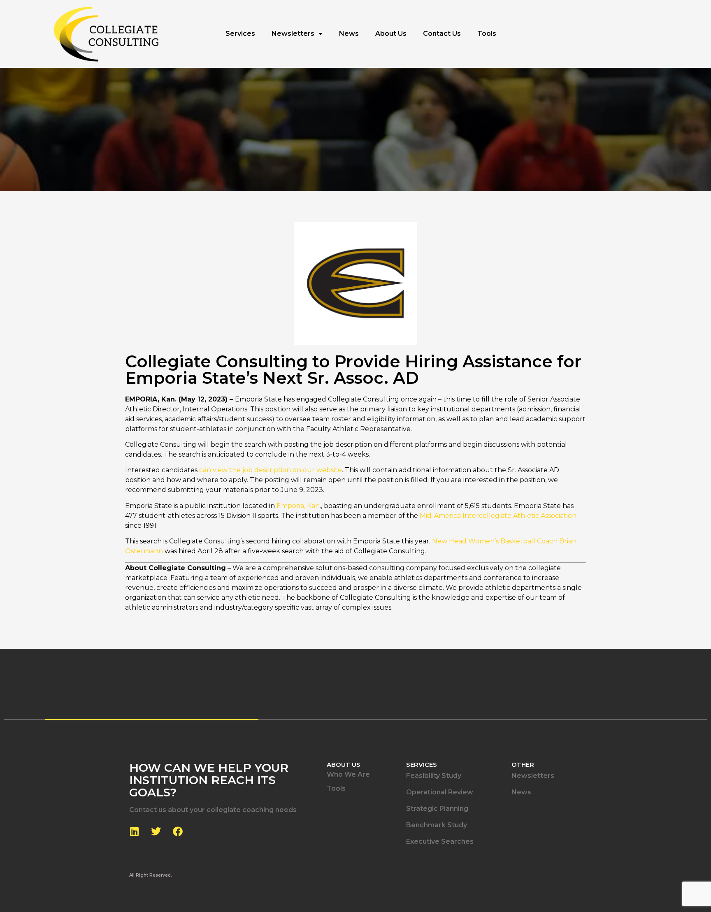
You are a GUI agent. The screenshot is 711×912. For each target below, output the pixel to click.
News (349, 33)
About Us (391, 33)
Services (240, 33)
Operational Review (439, 792)
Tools (486, 33)
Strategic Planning (437, 808)
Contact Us (442, 33)
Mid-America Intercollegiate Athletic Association (498, 516)
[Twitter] (156, 831)
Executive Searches (440, 841)
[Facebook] (178, 831)
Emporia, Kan (298, 506)
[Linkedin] (134, 831)
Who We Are (348, 774)
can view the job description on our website (270, 470)
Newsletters (293, 33)
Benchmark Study (436, 825)
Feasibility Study (433, 776)
